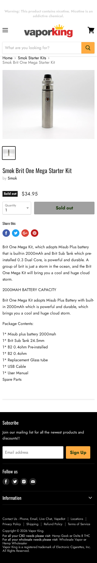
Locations (77, 518)
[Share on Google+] (25, 233)
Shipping (32, 524)
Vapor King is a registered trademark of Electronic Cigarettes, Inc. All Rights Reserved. (46, 549)
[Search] (88, 48)
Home (7, 58)
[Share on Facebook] (6, 233)
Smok (12, 178)
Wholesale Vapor (71, 539)
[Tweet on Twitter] (15, 233)
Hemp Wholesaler (14, 543)
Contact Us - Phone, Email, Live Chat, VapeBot (33, 518)
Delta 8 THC (81, 535)
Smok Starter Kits (32, 58)
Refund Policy (53, 524)
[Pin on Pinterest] (34, 233)
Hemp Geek (60, 535)
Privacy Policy (11, 524)
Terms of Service (79, 524)
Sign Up (78, 452)
